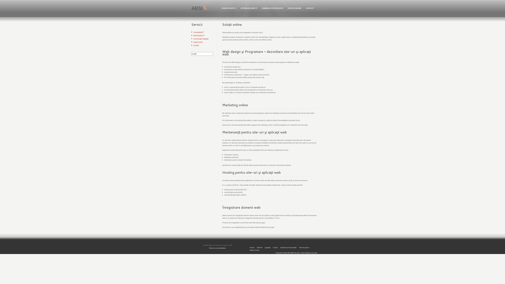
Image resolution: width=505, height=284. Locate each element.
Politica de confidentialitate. (217, 248)
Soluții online (198, 42)
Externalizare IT (198, 35)
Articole (252, 247)
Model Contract (254, 250)
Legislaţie (268, 247)
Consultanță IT (198, 32)
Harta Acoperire (304, 247)
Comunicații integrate (201, 39)
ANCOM (259, 247)
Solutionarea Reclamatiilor (288, 247)
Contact (196, 45)
